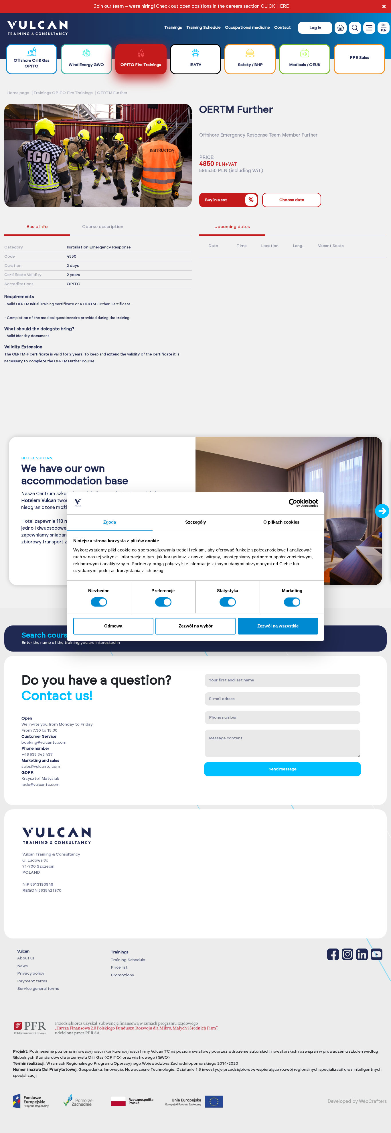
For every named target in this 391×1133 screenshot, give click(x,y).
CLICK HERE (275, 6)
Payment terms (32, 981)
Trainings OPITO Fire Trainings (63, 93)
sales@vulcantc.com (40, 767)
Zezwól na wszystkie (278, 625)
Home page (18, 93)
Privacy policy (30, 973)
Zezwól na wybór (196, 625)
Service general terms (38, 989)
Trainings (173, 28)
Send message (282, 769)
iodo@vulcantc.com (40, 785)
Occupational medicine (247, 28)
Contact (282, 28)
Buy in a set (229, 200)
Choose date (291, 200)
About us (26, 958)
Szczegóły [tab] (195, 522)
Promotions (122, 975)
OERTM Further (112, 93)
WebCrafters (373, 1101)
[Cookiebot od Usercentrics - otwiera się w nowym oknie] (293, 503)
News (22, 966)
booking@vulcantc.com (43, 743)
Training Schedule (203, 28)
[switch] (163, 602)
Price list (119, 967)
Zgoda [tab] (109, 522)
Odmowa (113, 625)
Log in (315, 28)
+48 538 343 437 (37, 755)
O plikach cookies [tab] (281, 522)
